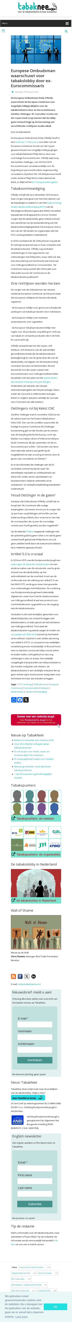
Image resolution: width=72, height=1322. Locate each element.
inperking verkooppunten (29, 1285)
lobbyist (44, 687)
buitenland (21, 1279)
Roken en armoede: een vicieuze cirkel (34, 740)
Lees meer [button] (21, 1316)
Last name (25, 1188)
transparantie (31, 687)
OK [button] (55, 1306)
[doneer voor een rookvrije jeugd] (36, 727)
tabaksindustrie (24, 1273)
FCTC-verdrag (24, 684)
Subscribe (35, 1204)
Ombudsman (40, 684)
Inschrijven (35, 1060)
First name (25, 1175)
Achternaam (26, 1044)
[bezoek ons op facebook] (38, 975)
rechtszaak (48, 1273)
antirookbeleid (24, 1290)
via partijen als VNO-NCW (23, 634)
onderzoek (47, 1290)
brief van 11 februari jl (26, 141)
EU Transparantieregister (45, 182)
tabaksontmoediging (36, 691)
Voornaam (25, 1031)
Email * (22, 1162)
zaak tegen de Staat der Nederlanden (30, 564)
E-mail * (23, 1018)
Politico (29, 531)
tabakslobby (17, 691)
